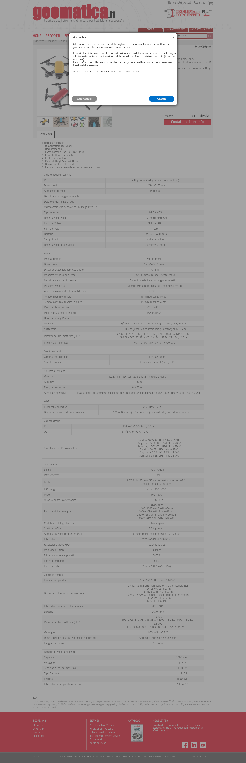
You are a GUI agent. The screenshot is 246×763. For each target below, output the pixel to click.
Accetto (162, 98)
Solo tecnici (84, 98)
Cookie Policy (131, 71)
